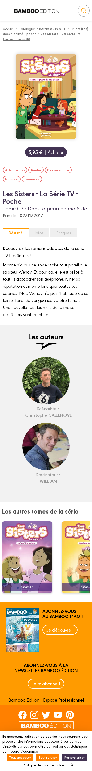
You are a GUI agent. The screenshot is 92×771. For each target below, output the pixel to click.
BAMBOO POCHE (53, 28)
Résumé (16, 232)
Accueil (8, 28)
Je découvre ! (60, 629)
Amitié (36, 169)
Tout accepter (20, 757)
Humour (11, 179)
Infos (39, 232)
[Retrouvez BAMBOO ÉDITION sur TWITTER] (46, 714)
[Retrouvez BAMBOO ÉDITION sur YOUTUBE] (58, 714)
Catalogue (26, 28)
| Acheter (46, 152)
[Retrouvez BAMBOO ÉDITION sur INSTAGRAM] (34, 714)
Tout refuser (47, 757)
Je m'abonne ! (46, 683)
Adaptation (15, 169)
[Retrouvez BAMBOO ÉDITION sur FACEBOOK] (22, 714)
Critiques (63, 232)
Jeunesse (32, 179)
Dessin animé (58, 169)
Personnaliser (74, 757)
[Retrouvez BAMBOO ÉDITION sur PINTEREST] (70, 714)
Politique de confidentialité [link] (43, 764)
